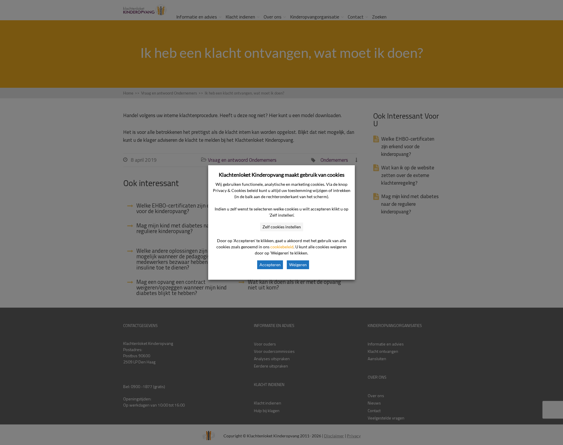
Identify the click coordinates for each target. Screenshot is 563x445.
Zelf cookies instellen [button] (281, 226)
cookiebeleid (282, 246)
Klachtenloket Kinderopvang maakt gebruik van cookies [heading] (282, 174)
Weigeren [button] (298, 264)
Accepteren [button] (270, 264)
